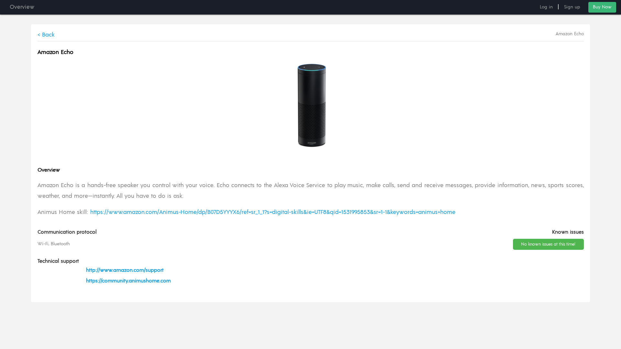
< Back (46, 35)
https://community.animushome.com (128, 280)
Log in (546, 7)
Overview (22, 7)
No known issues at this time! (548, 244)
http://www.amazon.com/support (125, 270)
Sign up (572, 7)
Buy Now (602, 7)
